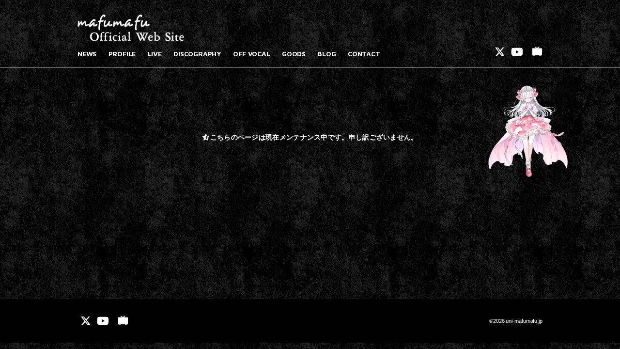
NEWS (87, 53)
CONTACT (364, 53)
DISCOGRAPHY (197, 53)
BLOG (326, 53)
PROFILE (122, 53)
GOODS (294, 53)
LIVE (155, 53)
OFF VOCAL (251, 53)
